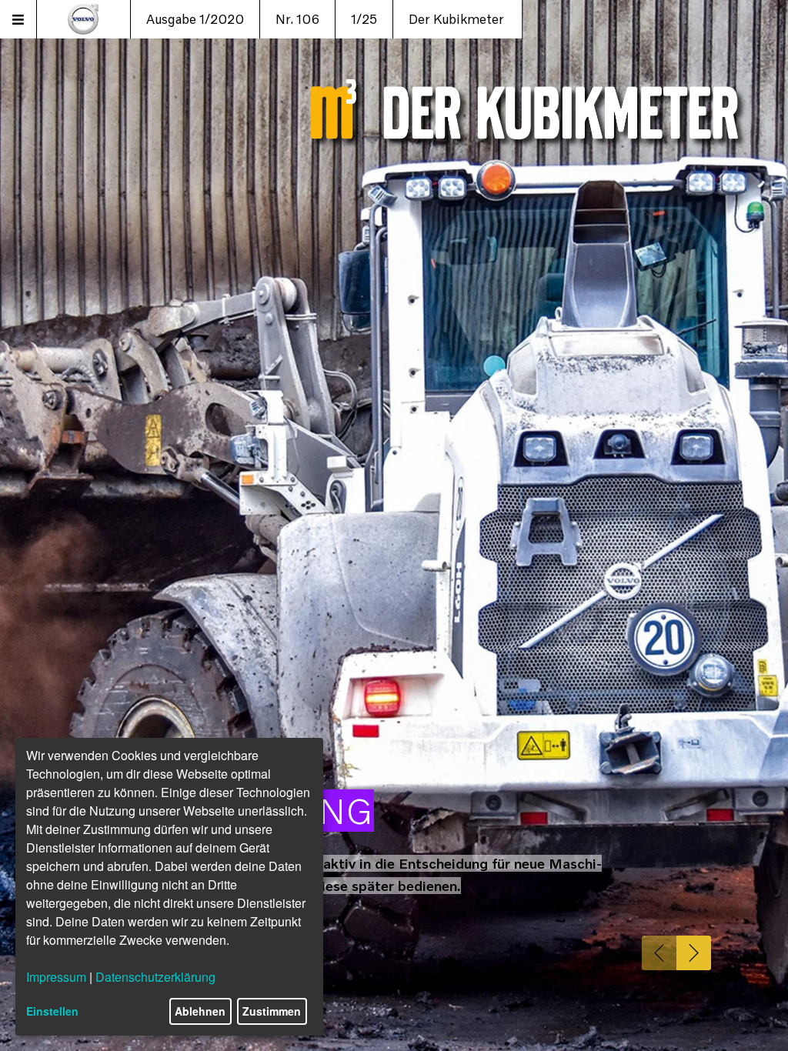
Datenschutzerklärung (155, 977)
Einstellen (52, 1011)
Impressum (56, 977)
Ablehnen (200, 1011)
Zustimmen (271, 1011)
